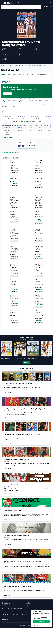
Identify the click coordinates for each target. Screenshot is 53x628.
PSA (14, 74)
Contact (24, 617)
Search (30, 74)
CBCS (9, 74)
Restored (26, 77)
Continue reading (7, 392)
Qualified (20, 77)
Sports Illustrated (19, 65)
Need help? (25, 614)
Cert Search (46, 6)
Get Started (7, 94)
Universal (6, 77)
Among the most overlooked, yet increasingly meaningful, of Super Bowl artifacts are (23, 387)
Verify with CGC (47, 125)
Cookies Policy (44, 617)
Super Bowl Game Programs (10, 389)
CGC (3, 74)
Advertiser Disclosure (47, 8)
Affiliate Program (5, 619)
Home (2, 65)
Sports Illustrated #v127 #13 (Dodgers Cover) (36, 65)
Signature (14, 77)
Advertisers (4, 617)
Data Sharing (15, 614)
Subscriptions (5, 614)
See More (26, 362)
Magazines (9, 65)
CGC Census (5, 106)
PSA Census (13, 106)
